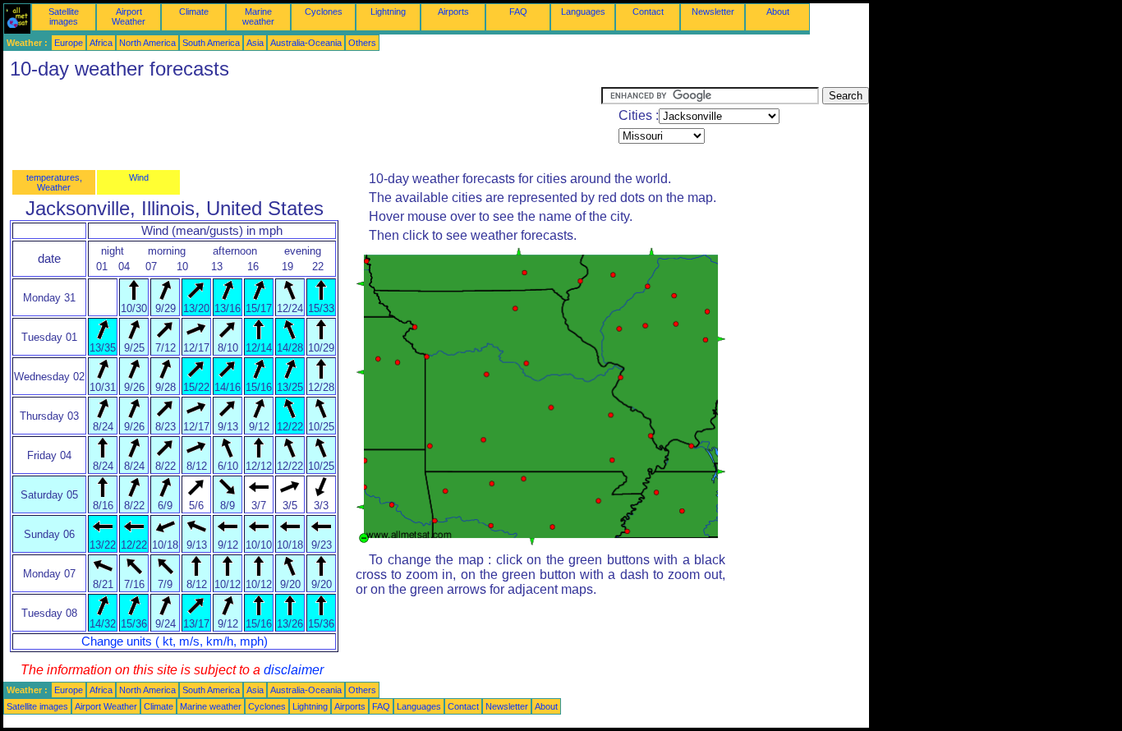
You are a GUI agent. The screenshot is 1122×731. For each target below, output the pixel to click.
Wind (139, 177)
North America (147, 43)
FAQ (518, 11)
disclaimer (294, 670)
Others (362, 43)
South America (211, 43)
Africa (101, 43)
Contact (648, 11)
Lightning (388, 11)
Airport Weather (128, 16)
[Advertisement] (302, 124)
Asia (255, 43)
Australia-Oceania (306, 43)
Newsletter (713, 11)
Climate (194, 11)
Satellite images (63, 16)
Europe (68, 43)
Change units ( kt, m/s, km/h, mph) (174, 641)
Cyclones (324, 11)
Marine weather (258, 16)
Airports (453, 11)
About (777, 11)
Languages (583, 11)
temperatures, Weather (54, 182)
